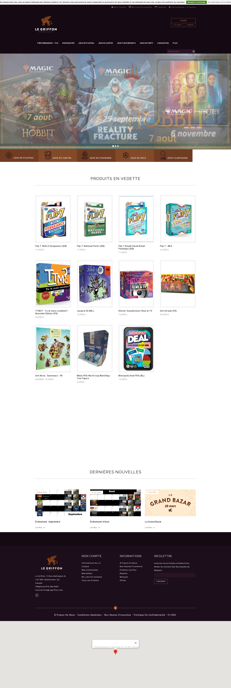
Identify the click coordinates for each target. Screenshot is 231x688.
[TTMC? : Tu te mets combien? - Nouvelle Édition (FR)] (53, 305)
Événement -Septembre (47, 521)
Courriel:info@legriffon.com (49, 590)
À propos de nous (128, 563)
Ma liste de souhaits (142, 7)
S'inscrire (191, 7)
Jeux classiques (177, 158)
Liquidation (163, 43)
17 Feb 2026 (151, 492)
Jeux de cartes (105, 43)
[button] (115, 652)
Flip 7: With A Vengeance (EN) (51, 246)
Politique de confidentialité (149, 615)
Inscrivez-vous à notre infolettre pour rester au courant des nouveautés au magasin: (172, 566)
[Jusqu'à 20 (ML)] (94, 305)
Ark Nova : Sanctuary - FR (49, 375)
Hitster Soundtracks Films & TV (135, 311)
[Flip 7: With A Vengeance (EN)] (53, 241)
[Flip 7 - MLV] (178, 241)
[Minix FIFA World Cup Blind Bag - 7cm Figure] (94, 370)
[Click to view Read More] (59, 502)
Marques (124, 577)
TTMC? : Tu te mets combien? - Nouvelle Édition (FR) (52, 312)
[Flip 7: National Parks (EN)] (94, 241)
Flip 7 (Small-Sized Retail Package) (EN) (131, 247)
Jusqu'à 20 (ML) (85, 311)
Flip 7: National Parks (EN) (91, 246)
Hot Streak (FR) (168, 311)
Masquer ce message (196, 2)
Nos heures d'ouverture (131, 566)
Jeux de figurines (101, 158)
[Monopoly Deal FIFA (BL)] (136, 370)
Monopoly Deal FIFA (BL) (131, 375)
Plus (175, 43)
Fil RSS (172, 615)
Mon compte (120, 7)
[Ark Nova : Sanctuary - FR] (53, 370)
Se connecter (178, 7)
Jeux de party (146, 43)
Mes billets (87, 573)
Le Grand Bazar (153, 521)
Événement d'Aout (99, 521)
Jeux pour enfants (126, 43)
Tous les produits (90, 580)
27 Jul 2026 (96, 492)
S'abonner (160, 581)
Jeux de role (138, 158)
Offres (123, 580)
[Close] (135, 643)
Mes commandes (90, 570)
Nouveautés (68, 43)
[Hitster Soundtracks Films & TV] (136, 305)
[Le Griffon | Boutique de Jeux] (46, 24)
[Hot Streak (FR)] (178, 305)
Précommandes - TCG (47, 43)
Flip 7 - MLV (166, 246)
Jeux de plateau (86, 43)
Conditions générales (90, 615)
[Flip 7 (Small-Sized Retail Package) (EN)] (136, 241)
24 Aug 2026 (42, 492)
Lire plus (38, 528)
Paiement (162, 7)
